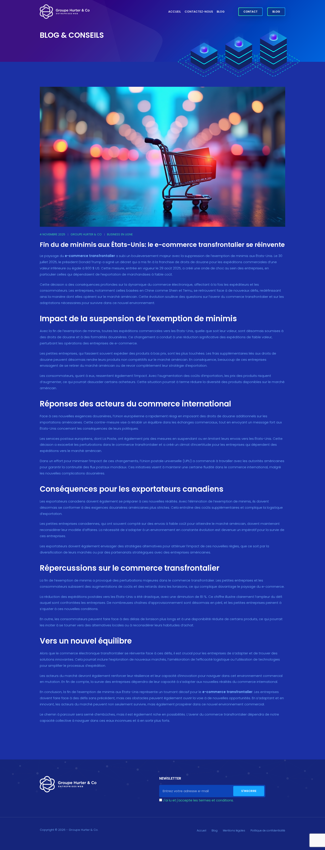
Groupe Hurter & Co (86, 234)
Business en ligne (120, 234)
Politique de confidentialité (267, 830)
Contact (250, 11)
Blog (221, 11)
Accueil (174, 11)
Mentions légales (234, 830)
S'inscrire (248, 791)
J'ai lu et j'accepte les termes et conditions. (198, 800)
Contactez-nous (199, 11)
